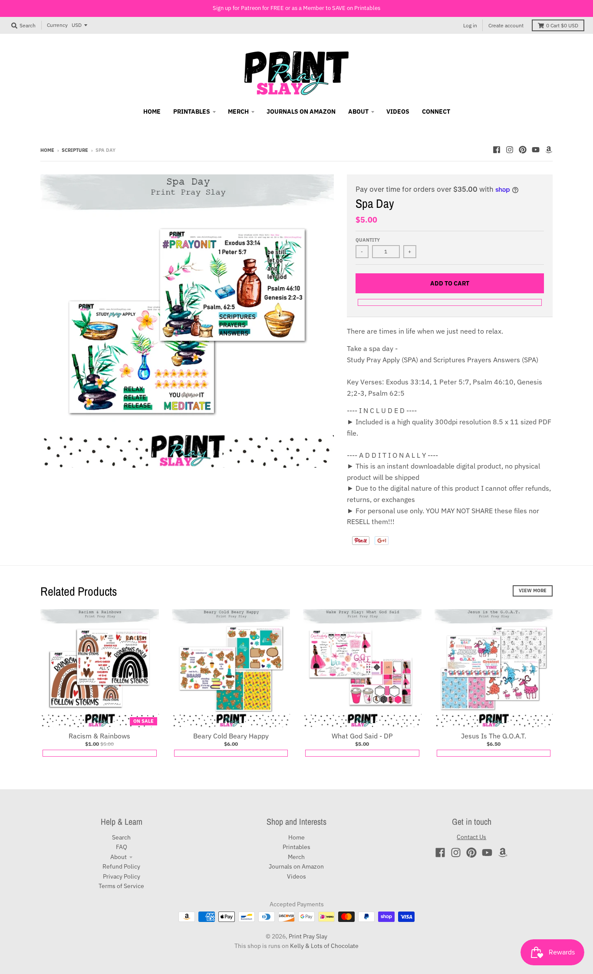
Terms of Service (121, 886)
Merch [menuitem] (238, 111)
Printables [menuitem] (191, 111)
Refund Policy (121, 866)
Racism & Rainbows (99, 735)
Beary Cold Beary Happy (231, 735)
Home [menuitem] (152, 111)
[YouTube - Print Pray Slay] (536, 150)
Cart (562, 25)
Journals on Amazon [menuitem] (301, 111)
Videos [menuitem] (397, 111)
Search (121, 837)
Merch (296, 857)
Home (47, 150)
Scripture (75, 150)
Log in (470, 25)
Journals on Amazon (296, 866)
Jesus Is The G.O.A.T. (493, 735)
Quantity (368, 240)
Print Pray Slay (308, 936)
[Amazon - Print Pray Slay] (549, 150)
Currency (57, 25)
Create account (506, 25)
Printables (296, 847)
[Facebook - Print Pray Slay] (497, 150)
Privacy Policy (121, 876)
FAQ (121, 847)
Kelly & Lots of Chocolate (324, 946)
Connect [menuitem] (436, 111)
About (118, 857)
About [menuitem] (358, 111)
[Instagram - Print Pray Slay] (510, 150)
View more (533, 590)
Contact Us (471, 837)
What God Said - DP (362, 735)
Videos (296, 876)
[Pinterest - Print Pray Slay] (523, 150)
